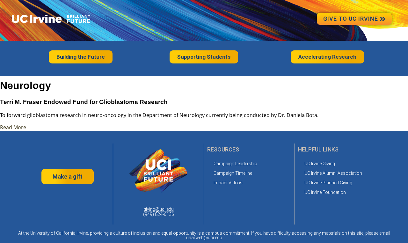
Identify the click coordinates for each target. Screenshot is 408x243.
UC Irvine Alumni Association (333, 173)
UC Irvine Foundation (325, 192)
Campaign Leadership (235, 163)
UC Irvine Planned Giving (328, 182)
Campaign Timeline (233, 173)
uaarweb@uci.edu (204, 237)
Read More (13, 127)
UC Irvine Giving (319, 163)
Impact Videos (228, 182)
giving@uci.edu (158, 209)
